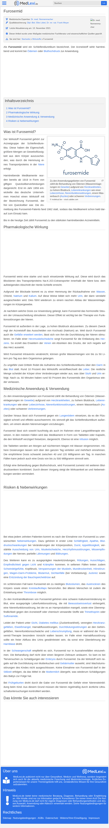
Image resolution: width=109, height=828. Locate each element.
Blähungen (62, 553)
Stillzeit (8, 671)
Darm (99, 365)
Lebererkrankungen (81, 190)
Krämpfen (48, 564)
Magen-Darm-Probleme (23, 573)
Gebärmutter (67, 663)
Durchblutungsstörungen (73, 627)
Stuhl (88, 373)
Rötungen (82, 560)
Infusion (83, 439)
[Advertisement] (54, 75)
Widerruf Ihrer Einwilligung (73, 818)
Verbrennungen (92, 196)
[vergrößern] (102, 180)
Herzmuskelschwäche (41, 338)
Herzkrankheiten (92, 187)
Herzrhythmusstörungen (76, 549)
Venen (47, 343)
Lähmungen (43, 553)
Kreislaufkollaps (38, 588)
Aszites (64, 196)
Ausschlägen (97, 560)
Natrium (17, 296)
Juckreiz (93, 573)
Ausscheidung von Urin (25, 549)
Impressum (94, 818)
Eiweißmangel (23, 627)
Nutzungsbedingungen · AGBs (28, 818)
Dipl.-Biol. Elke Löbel (36, 22)
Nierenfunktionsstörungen (78, 193)
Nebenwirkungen (26, 541)
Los (103, 3)
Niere (41, 164)
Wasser (100, 291)
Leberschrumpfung (61, 631)
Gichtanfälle (57, 573)
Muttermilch (52, 671)
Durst (77, 545)
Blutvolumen (73, 584)
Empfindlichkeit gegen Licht (20, 564)
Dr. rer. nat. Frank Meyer (58, 22)
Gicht (34, 622)
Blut (11, 369)
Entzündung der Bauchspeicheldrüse (30, 577)
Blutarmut (43, 573)
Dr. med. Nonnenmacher (42, 19)
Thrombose (30, 592)
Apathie (94, 541)
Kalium (32, 296)
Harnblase (9, 644)
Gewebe (65, 187)
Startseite (26, 39)
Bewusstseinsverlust (79, 603)
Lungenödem (66, 415)
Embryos (51, 659)
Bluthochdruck (52, 51)
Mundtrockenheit (82, 568)
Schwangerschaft (21, 650)
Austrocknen (93, 584)
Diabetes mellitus (48, 622)
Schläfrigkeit (81, 541)
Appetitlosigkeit (90, 545)
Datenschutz (52, 818)
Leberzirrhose (57, 193)
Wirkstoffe (36, 39)
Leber (86, 369)
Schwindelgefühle (14, 568)
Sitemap (7, 818)
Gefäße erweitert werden (28, 334)
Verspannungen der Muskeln (54, 568)
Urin (80, 296)
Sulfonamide (11, 616)
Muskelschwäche (51, 549)
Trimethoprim (92, 612)
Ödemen (32, 51)
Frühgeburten (16, 682)
